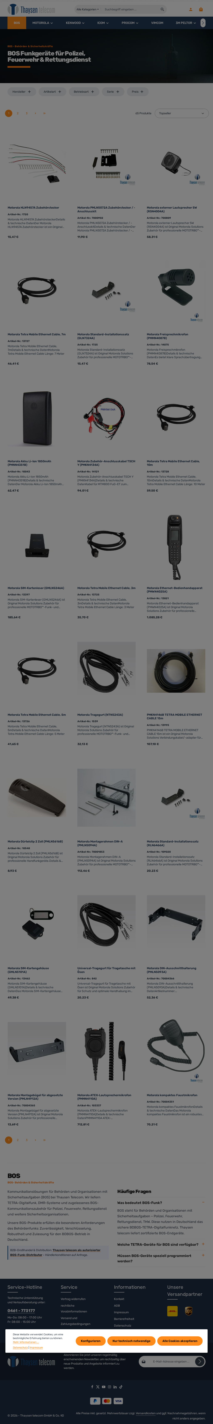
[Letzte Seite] (44, 113)
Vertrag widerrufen (73, 1299)
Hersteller (18, 91)
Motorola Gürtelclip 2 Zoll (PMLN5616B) (35, 841)
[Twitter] (98, 1388)
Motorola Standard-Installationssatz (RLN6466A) (173, 843)
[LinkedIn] (115, 1388)
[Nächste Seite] (35, 113)
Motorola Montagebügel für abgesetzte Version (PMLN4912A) (35, 1097)
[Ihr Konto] (190, 9)
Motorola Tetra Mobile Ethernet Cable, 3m (106, 588)
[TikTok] (121, 1388)
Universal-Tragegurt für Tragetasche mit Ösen (106, 970)
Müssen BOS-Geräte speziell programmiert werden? (154, 1258)
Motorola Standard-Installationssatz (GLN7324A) (103, 336)
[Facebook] (92, 1388)
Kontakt (119, 1299)
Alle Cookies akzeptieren (179, 1341)
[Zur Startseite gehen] (31, 9)
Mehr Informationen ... (26, 1342)
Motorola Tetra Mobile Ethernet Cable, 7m (37, 334)
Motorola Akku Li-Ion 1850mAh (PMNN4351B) (29, 463)
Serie (110, 91)
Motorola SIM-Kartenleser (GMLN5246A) (36, 588)
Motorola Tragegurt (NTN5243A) (100, 715)
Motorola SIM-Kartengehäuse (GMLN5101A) (28, 970)
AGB (117, 1305)
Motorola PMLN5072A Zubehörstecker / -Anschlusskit (106, 209)
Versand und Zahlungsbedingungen (75, 1321)
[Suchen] (162, 9)
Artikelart (50, 91)
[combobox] (129, 9)
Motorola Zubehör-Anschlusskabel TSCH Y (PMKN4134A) (106, 463)
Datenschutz (122, 1325)
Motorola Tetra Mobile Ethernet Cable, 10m (173, 463)
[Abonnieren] (199, 1361)
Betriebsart (81, 91)
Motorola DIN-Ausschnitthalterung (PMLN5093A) (171, 970)
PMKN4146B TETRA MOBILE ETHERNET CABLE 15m (174, 716)
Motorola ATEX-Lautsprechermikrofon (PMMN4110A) (104, 1097)
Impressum (121, 1312)
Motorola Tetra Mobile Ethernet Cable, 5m (37, 715)
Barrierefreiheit (124, 1319)
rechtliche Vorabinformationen (74, 1308)
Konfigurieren (90, 1341)
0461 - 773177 (21, 1310)
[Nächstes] (203, 22)
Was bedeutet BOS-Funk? (139, 1203)
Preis (135, 91)
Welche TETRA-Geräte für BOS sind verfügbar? (157, 1244)
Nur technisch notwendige (131, 1341)
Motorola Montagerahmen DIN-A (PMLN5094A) (100, 843)
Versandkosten (146, 1413)
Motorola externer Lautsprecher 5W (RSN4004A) (172, 209)
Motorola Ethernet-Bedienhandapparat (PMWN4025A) (174, 590)
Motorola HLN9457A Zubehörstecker (33, 207)
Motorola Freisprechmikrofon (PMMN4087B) (167, 336)
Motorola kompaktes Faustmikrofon (172, 1095)
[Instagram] (110, 1388)
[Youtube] (104, 1388)
